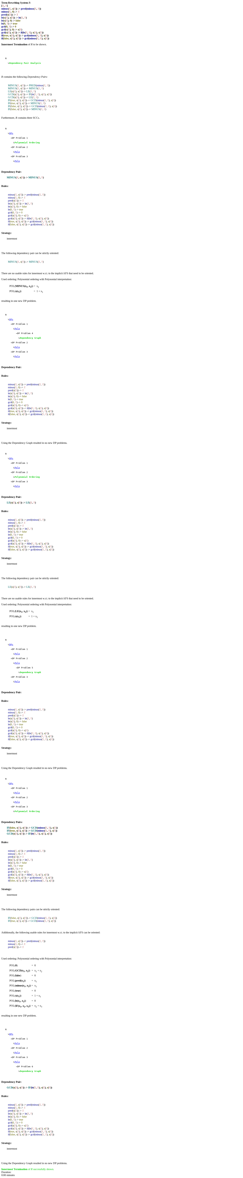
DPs (11, 133)
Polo (17, 152)
